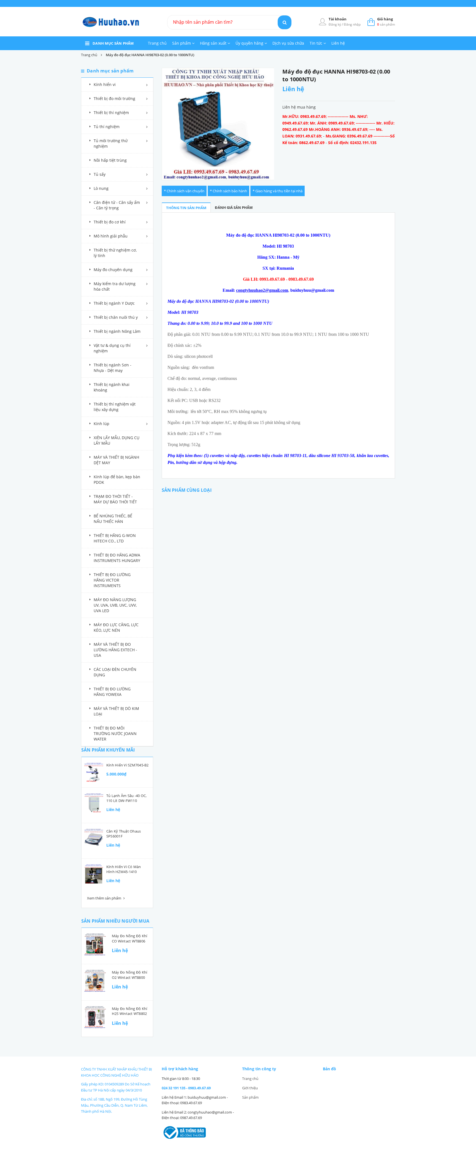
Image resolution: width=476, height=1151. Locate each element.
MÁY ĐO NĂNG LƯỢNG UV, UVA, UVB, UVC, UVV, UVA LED (115, 605)
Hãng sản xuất (214, 43)
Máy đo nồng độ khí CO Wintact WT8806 (129, 938)
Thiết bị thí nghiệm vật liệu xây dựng (115, 406)
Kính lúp (101, 423)
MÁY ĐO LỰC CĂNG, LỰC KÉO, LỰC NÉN (116, 627)
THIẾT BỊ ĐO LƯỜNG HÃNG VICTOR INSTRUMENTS (112, 580)
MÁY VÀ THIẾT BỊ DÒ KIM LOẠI (116, 711)
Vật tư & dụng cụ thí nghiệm (112, 348)
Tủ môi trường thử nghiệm (111, 143)
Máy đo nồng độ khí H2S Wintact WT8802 (129, 1011)
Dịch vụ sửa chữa (288, 43)
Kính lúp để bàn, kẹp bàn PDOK (117, 479)
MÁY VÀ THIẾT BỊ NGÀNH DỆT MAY (116, 460)
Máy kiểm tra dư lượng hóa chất (115, 286)
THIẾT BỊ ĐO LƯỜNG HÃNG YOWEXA (112, 691)
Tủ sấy (100, 174)
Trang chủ (157, 43)
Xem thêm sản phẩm (104, 898)
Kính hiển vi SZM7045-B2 (127, 765)
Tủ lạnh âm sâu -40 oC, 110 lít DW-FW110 (126, 798)
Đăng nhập (352, 24)
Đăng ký (335, 24)
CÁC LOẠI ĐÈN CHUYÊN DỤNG (115, 672)
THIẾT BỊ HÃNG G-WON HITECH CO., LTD (115, 538)
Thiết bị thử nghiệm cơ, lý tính (115, 252)
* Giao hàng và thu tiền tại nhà (277, 190)
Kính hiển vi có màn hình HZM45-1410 (123, 869)
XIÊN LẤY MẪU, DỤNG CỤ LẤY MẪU (116, 440)
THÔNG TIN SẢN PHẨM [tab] (186, 207)
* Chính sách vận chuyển (184, 190)
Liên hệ (338, 43)
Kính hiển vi (105, 84)
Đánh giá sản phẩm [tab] (234, 207)
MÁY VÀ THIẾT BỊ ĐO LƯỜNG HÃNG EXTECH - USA (115, 650)
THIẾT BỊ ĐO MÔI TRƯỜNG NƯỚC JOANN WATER (115, 733)
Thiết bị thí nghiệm (111, 112)
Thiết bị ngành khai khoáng (111, 387)
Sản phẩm (182, 43)
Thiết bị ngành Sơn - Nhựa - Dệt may (112, 367)
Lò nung (101, 188)
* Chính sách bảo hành (228, 190)
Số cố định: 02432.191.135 (352, 142)
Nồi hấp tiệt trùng (110, 160)
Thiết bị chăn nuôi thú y (116, 317)
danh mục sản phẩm (113, 43)
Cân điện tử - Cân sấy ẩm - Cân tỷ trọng (117, 205)
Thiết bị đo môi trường (114, 98)
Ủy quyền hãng (250, 43)
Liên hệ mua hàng (299, 107)
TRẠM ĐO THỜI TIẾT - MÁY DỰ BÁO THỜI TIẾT (115, 499)
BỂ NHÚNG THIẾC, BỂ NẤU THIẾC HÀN (113, 518)
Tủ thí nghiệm (107, 126)
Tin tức (316, 43)
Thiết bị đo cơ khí (110, 222)
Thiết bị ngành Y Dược (114, 303)
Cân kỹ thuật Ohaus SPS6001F (123, 834)
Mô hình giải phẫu (111, 236)
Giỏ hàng (385, 19)
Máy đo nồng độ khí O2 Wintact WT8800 (129, 975)
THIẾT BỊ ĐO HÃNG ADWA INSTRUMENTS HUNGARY (117, 557)
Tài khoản (338, 19)
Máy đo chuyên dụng (113, 269)
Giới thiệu (250, 1087)
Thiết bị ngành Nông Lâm (117, 331)
